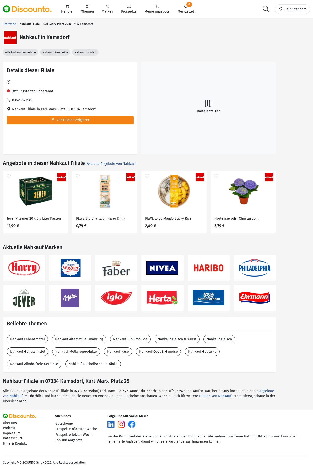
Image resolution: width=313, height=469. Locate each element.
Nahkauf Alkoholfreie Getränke (34, 364)
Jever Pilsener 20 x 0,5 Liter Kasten (34, 218)
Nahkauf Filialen (85, 52)
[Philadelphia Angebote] (254, 268)
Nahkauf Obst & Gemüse (158, 352)
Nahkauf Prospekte (55, 52)
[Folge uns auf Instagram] (121, 424)
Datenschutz (12, 438)
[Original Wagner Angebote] (70, 268)
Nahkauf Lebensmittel (27, 339)
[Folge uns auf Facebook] (132, 424)
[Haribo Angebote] (208, 268)
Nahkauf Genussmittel (27, 352)
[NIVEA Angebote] (162, 268)
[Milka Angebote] (70, 298)
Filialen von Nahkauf (215, 396)
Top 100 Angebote (69, 440)
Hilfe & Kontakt (15, 443)
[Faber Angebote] (116, 268)
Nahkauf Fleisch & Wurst (177, 339)
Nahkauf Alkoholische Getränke (93, 364)
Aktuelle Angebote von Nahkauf (111, 164)
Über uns (10, 423)
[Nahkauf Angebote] (10, 37)
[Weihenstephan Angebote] (208, 298)
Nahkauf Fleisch (219, 339)
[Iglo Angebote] (116, 298)
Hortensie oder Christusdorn (236, 218)
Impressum (11, 433)
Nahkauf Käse (118, 352)
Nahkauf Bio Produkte (130, 339)
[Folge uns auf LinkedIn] (111, 424)
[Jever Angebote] (24, 298)
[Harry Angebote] (24, 268)
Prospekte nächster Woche (76, 429)
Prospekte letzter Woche (74, 435)
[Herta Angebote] (162, 298)
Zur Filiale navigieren (73, 120)
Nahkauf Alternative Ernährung (79, 339)
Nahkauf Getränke (202, 352)
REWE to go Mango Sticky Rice (168, 218)
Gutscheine (64, 423)
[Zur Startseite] (30, 9)
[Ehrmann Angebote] (254, 298)
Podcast (9, 428)
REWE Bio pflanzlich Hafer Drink (100, 218)
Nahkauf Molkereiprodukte (76, 352)
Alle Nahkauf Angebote (20, 52)
